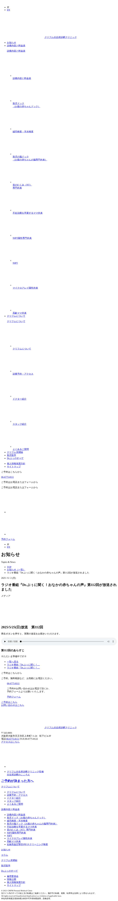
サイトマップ (14, 466)
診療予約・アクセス (23, 374)
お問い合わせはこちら (12, 705)
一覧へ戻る (12, 661)
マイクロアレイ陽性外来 (25, 288)
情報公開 (11, 879)
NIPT (15, 263)
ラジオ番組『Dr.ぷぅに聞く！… (23, 664)
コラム (4, 855)
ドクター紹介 (19, 399)
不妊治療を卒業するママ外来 (28, 213)
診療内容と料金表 (16, 45)
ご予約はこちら (9, 702)
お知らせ (11, 42)
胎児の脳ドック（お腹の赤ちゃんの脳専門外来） (30, 158)
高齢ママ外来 (19, 313)
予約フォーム (8, 539)
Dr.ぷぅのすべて (15, 458)
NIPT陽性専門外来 (22, 238)
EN (8, 10)
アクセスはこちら (10, 742)
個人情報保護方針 (16, 463)
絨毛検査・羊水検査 (23, 131)
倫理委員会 (12, 876)
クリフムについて (16, 316)
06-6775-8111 (7, 477)
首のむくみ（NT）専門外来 (22, 186)
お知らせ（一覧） (16, 569)
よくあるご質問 (21, 449)
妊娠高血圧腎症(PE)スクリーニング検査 (27, 844)
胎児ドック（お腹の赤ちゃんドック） (26, 105)
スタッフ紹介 (19, 424)
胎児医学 (11, 455)
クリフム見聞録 (15, 452)
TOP (9, 567)
